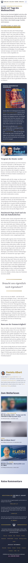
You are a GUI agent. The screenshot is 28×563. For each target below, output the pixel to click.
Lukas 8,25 (14, 513)
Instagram (21, 130)
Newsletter (3, 538)
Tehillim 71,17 (14, 503)
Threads (14, 547)
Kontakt (16, 538)
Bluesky (9, 547)
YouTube (18, 547)
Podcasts (21, 1)
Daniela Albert (14, 372)
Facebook (11, 550)
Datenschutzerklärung (19, 554)
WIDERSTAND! (10, 538)
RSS (18, 550)
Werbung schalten (23, 538)
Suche (14, 541)
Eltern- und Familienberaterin (10, 112)
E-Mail (15, 550)
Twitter (16, 130)
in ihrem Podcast (9, 131)
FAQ (14, 535)
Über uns (6, 1)
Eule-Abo (11, 1)
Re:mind (16, 1)
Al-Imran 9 (14, 520)
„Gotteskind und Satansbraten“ (8, 380)
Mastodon (4, 547)
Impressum (12, 554)
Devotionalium (7, 495)
